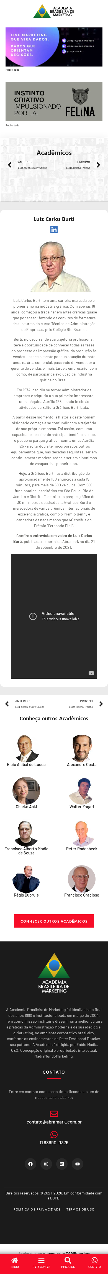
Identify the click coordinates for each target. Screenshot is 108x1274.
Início (15, 1266)
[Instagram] (46, 1164)
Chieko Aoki (26, 806)
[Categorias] (41, 1260)
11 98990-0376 (54, 1142)
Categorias (41, 1266)
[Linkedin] (62, 1164)
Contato (94, 1266)
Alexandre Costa (82, 764)
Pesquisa (68, 1266)
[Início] (14, 1260)
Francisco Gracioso (81, 894)
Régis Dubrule (26, 894)
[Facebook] (30, 1164)
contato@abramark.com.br (54, 1121)
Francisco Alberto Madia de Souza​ (26, 850)
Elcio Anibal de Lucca (26, 764)
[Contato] (94, 1260)
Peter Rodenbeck (81, 848)
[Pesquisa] (68, 1260)
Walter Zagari (82, 806)
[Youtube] (77, 1164)
